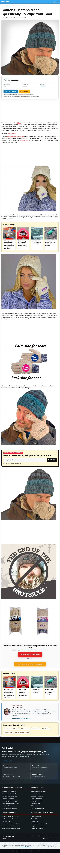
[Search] (57, 1)
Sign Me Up (51, 459)
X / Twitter (35, 836)
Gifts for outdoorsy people (38, 805)
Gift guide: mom (8, 732)
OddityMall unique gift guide (38, 791)
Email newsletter (53, 838)
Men (9, 133)
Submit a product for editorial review (11, 828)
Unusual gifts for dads (36, 798)
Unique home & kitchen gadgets (10, 793)
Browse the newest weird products (10, 816)
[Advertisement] (30, 111)
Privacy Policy (34, 821)
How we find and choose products (10, 823)
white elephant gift (25, 140)
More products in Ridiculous (11, 728)
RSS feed (45, 838)
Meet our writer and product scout (10, 826)
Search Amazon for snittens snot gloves (30, 664)
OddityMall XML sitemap (37, 828)
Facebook (29, 836)
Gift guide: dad (35, 728)
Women (13, 133)
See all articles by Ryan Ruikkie (21, 718)
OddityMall (7, 748)
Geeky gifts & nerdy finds (8, 798)
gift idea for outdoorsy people (15, 136)
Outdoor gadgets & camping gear (10, 801)
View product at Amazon (11, 91)
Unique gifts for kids (36, 803)
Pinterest (42, 836)
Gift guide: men (46, 728)
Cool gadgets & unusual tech (9, 791)
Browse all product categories (9, 808)
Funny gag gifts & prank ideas (9, 796)
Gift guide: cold (25, 728)
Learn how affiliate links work (26, 846)
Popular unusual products (8, 818)
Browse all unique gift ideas (22, 732)
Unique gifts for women (37, 796)
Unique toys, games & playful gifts (10, 803)
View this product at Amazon (30, 654)
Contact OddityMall (36, 816)
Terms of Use (34, 818)
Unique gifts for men (36, 793)
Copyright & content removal (38, 826)
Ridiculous (8, 6)
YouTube (55, 836)
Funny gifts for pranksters (37, 808)
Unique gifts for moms (36, 801)
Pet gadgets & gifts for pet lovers (10, 805)
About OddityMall (6, 821)
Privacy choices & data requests (39, 823)
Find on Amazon (24, 91)
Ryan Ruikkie (6, 17)
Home (2, 6)
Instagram (49, 836)
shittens (19, 123)
